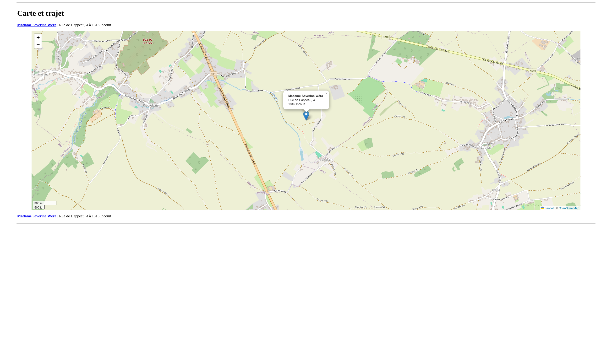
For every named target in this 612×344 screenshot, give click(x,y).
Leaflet (549, 208)
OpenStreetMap (569, 208)
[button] (306, 116)
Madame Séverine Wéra (36, 25)
